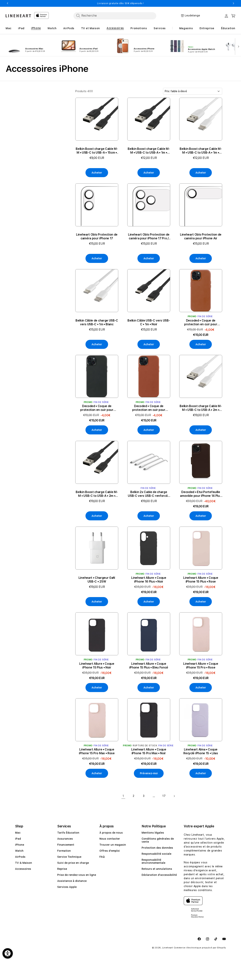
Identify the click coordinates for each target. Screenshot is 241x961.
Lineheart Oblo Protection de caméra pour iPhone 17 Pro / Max (148, 236)
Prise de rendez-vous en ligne (76, 874)
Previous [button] (7, 3)
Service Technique (69, 856)
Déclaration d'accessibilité (159, 874)
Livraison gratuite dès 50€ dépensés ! (120, 3)
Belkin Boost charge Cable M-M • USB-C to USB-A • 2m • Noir (97, 494)
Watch (19, 850)
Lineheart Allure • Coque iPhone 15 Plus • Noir (96, 665)
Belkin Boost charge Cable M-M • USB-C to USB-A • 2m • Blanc (201, 408)
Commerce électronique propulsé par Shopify (200, 947)
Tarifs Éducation (68, 832)
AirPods (20, 856)
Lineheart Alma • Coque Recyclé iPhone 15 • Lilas (200, 751)
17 (163, 795)
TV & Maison (23, 862)
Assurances (65, 838)
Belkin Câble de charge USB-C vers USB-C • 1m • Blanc (97, 322)
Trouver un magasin (112, 844)
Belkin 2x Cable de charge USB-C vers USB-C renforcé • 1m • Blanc (148, 494)
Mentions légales (153, 832)
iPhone (19, 844)
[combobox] (114, 15)
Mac (18, 832)
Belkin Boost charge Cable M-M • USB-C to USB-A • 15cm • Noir (97, 151)
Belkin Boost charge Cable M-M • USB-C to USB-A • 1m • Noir (149, 151)
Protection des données (157, 847)
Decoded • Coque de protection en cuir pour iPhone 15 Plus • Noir (96, 408)
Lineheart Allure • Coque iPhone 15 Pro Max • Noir (148, 751)
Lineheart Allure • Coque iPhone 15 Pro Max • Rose (96, 751)
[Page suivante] (174, 796)
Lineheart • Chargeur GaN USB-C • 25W (97, 579)
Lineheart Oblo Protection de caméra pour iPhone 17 (96, 236)
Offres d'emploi (109, 850)
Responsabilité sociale (156, 853)
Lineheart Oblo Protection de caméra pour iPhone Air (200, 236)
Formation (64, 850)
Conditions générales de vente (158, 840)
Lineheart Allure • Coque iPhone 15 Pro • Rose (200, 665)
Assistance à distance (72, 880)
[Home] (18, 16)
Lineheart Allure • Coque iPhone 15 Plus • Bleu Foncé (148, 665)
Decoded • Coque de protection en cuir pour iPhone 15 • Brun (200, 322)
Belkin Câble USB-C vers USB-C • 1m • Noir (148, 322)
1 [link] (123, 796)
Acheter (97, 172)
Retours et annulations (157, 868)
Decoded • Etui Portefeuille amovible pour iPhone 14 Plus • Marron (200, 494)
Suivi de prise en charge (73, 862)
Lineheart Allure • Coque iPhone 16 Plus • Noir (148, 579)
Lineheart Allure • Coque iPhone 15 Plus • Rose (200, 579)
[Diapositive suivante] (238, 46)
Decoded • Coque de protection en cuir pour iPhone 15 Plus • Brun (148, 408)
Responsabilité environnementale (153, 861)
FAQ (102, 856)
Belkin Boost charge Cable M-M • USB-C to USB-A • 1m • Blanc (201, 151)
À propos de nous (111, 832)
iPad (18, 838)
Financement (65, 844)
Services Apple (67, 886)
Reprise (62, 868)
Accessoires (23, 868)
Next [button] (233, 3)
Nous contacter (109, 838)
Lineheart (167, 947)
